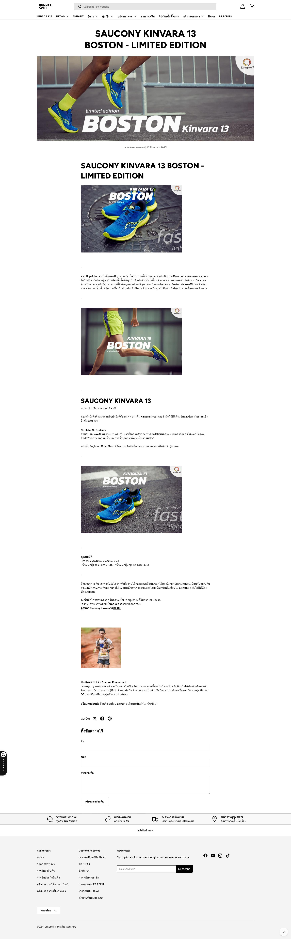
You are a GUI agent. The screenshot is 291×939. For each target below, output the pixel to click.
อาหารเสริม (148, 16)
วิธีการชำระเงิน (46, 864)
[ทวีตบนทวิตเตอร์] (95, 718)
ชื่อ (82, 741)
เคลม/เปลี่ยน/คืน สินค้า (92, 857)
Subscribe (184, 869)
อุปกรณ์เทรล (125, 16)
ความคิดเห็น (87, 772)
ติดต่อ (211, 16)
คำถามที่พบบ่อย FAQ (91, 897)
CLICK (117, 607)
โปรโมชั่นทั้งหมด (169, 16)
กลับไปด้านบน (145, 830)
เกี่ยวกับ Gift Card (89, 890)
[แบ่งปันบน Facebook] (102, 718)
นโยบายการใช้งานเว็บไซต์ (52, 884)
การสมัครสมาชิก (89, 877)
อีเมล (83, 756)
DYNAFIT (78, 16)
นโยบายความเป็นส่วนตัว (51, 890)
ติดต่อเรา (84, 870)
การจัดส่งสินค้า (46, 870)
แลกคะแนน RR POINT (91, 884)
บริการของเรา (191, 16)
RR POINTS (225, 16)
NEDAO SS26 (44, 16)
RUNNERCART (50, 927)
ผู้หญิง (105, 16)
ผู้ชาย (91, 16)
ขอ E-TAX (84, 864)
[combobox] (145, 6)
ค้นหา (40, 857)
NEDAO (60, 16)
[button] (252, 6)
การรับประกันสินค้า (48, 877)
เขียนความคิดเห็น (94, 801)
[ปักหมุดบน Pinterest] (109, 718)
